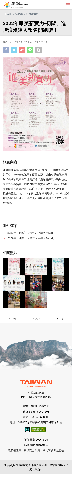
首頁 (9, 13)
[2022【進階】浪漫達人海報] (58, 266)
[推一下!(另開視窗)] (14, 50)
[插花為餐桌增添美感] (14, 299)
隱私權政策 (14, 450)
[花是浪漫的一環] (36, 299)
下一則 (60, 319)
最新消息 (33, 13)
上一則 (12, 319)
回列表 (36, 319)
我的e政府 (27, 429)
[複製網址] (38, 50)
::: (5, 14)
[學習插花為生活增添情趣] (36, 283)
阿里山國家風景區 (21, 4)
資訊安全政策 (32, 450)
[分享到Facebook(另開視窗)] (6, 50)
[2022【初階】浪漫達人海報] (14, 266)
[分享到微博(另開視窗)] (22, 50)
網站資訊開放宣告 (53, 450)
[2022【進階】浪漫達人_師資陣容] (14, 283)
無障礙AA (38, 429)
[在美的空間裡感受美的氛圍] (58, 283)
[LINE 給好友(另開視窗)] (30, 50)
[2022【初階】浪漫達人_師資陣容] (36, 266)
